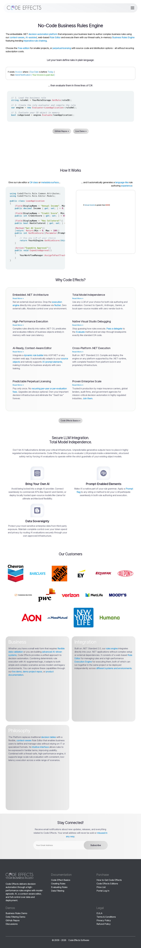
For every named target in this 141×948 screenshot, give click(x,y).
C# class (33, 182)
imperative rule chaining (35, 40)
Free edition (23, 48)
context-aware (17, 37)
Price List (101, 887)
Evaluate (80, 331)
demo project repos (32, 671)
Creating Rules (58, 883)
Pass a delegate (114, 328)
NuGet (57, 305)
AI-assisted (31, 37)
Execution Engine (83, 661)
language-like (121, 182)
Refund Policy (104, 924)
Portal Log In (103, 890)
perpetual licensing (62, 48)
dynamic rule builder (34, 355)
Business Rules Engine (123, 37)
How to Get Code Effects (109, 880)
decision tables (48, 737)
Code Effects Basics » (70, 420)
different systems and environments (114, 668)
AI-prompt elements (52, 361)
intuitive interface (40, 747)
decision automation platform (43, 34)
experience (126, 185)
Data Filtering (57, 890)
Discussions (12, 924)
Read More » (18, 298)
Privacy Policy (104, 920)
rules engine (112, 648)
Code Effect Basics (60, 880)
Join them (87, 398)
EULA (99, 913)
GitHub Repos (13, 920)
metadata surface (50, 182)
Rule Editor (55, 37)
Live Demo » (80, 131)
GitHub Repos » (62, 131)
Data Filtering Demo (15, 916)
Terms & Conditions (106, 916)
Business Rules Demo (16, 913)
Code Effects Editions (107, 883)
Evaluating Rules (59, 887)
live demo (17, 671)
